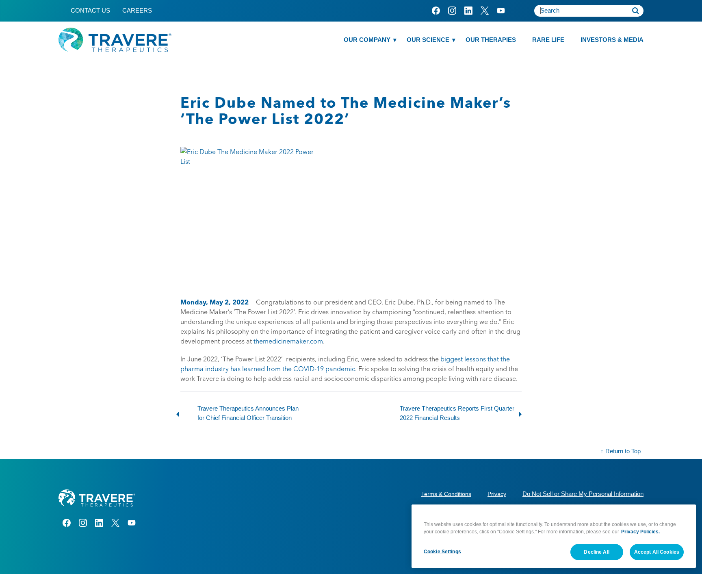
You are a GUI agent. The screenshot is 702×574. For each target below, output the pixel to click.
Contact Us (90, 10)
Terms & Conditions (446, 494)
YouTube (501, 11)
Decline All (596, 551)
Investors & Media (612, 39)
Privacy (497, 494)
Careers (137, 10)
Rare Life (548, 39)
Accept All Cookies (656, 551)
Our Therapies (491, 39)
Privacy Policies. (640, 532)
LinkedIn (468, 11)
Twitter (484, 11)
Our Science (428, 39)
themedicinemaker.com (288, 341)
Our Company (367, 39)
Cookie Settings (442, 551)
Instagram (452, 11)
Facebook (436, 11)
